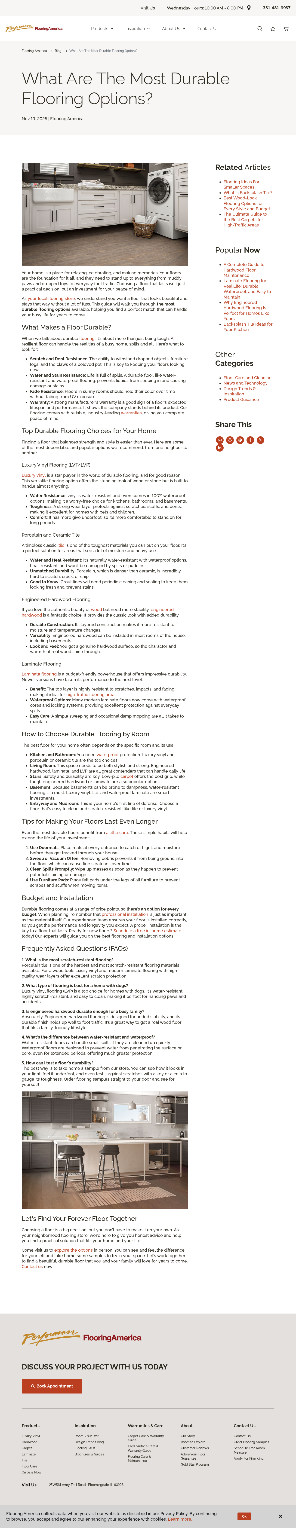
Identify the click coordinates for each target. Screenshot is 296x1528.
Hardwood (29, 1442)
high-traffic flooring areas (91, 694)
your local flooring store (51, 298)
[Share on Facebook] (250, 440)
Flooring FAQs (85, 1448)
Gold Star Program (195, 1464)
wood (96, 609)
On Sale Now (31, 1472)
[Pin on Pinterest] (240, 440)
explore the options (73, 1250)
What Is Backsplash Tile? (248, 192)
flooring (87, 338)
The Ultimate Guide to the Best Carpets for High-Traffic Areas (245, 219)
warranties (131, 412)
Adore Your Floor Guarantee (193, 1456)
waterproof (108, 754)
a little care (117, 832)
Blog (58, 51)
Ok (244, 1516)
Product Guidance (241, 399)
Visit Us (148, 8)
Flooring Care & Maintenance (139, 1459)
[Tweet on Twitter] (260, 440)
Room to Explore (193, 1442)
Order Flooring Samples (251, 1442)
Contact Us (208, 28)
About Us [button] (171, 28)
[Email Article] (220, 440)
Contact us (32, 1266)
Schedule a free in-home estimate (147, 930)
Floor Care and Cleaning (247, 377)
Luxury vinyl (34, 475)
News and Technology (246, 383)
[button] (260, 28)
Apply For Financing (248, 1458)
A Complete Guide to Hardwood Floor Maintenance (244, 270)
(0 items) (286, 28)
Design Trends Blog (89, 1442)
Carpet (27, 1448)
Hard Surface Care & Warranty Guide (143, 1448)
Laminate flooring (39, 674)
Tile (24, 1460)
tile (62, 545)
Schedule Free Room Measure (249, 1450)
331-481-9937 (276, 7)
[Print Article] (230, 440)
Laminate (29, 1454)
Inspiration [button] (135, 28)
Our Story (188, 1436)
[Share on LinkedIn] (220, 448)
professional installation (125, 914)
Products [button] (99, 28)
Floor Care (29, 1466)
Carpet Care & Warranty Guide (146, 1438)
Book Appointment (55, 1386)
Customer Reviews (195, 1448)
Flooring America (34, 51)
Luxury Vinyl (31, 1436)
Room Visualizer (87, 1436)
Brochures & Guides (89, 1454)
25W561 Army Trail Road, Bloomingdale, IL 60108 (86, 1485)
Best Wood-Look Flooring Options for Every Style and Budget (247, 203)
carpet (126, 776)
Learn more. (180, 1519)
